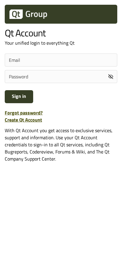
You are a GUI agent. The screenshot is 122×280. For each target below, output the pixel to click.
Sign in (19, 96)
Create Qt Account (23, 119)
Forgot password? (24, 112)
